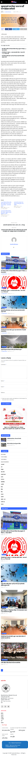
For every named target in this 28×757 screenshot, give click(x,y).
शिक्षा (2, 491)
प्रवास (2, 476)
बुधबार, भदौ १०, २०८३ (11, 351)
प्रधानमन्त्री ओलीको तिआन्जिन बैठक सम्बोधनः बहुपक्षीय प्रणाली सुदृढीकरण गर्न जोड (6, 212)
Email (2, 386)
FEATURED (4, 268)
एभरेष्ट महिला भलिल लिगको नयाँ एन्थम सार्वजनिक (10, 662)
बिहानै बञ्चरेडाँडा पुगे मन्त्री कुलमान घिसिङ (14, 443)
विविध (2, 489)
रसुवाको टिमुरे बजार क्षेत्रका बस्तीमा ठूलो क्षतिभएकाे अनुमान (11, 349)
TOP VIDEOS (3, 459)
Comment (3, 364)
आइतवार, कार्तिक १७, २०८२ (11, 445)
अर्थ (1, 466)
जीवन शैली (2, 471)
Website (3, 392)
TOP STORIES (4, 456)
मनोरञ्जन (2, 479)
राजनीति (2, 484)
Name (3, 380)
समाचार (2, 494)
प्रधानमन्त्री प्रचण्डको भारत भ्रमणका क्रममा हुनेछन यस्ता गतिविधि (19, 203)
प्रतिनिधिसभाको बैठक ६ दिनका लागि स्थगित (14, 438)
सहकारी (2, 496)
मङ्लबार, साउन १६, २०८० (11, 440)
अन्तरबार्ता (2, 464)
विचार (2, 486)
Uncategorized (5, 461)
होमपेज (2, 713)
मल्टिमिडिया (3, 481)
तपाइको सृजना (3, 474)
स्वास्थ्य (2, 504)
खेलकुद (2, 469)
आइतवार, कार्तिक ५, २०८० (17, 11)
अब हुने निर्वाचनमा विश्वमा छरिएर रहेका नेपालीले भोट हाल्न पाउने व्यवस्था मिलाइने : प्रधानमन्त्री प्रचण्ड (6, 204)
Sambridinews (8, 11)
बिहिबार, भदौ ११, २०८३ (11, 293)
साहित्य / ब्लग (3, 499)
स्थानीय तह (3, 501)
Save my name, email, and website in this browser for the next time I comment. (14, 399)
